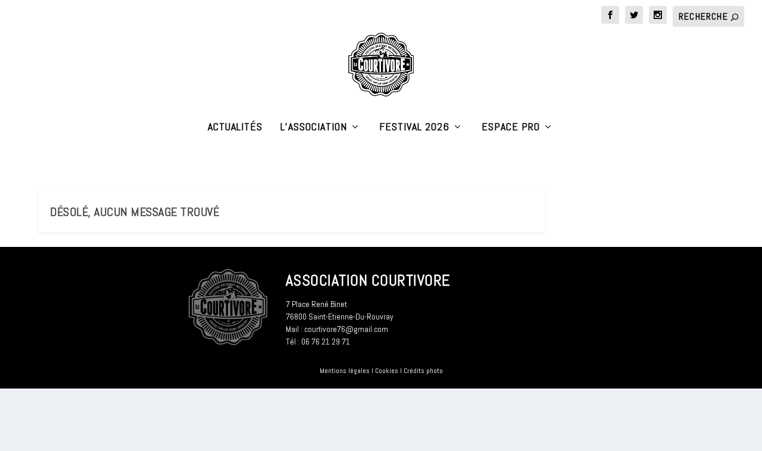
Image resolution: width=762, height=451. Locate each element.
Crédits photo (423, 370)
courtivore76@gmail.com (346, 329)
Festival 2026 (414, 127)
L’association (313, 127)
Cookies (386, 370)
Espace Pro (511, 127)
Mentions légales (345, 370)
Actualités (235, 127)
